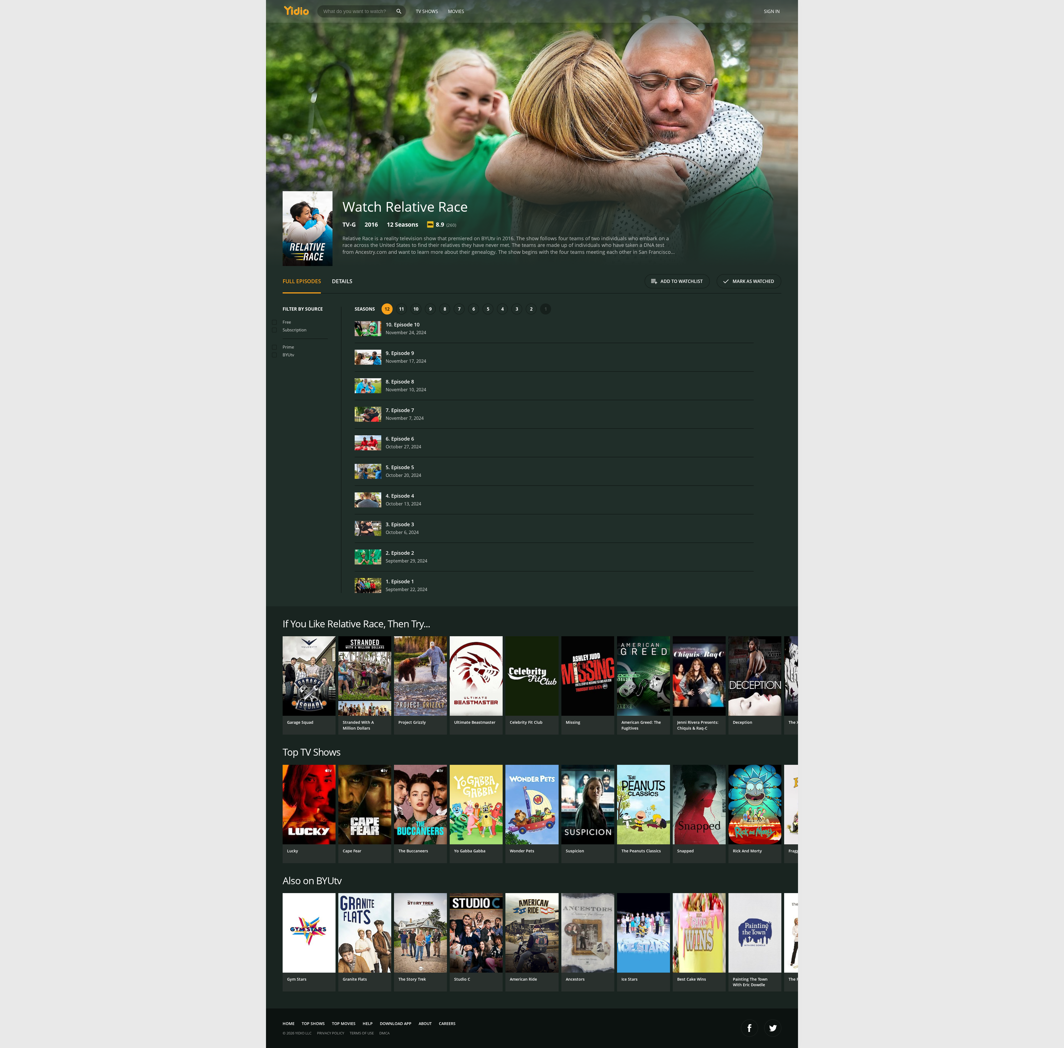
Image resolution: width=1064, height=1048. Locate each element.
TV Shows (427, 11)
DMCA (384, 1033)
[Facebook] (749, 1028)
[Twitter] (772, 1028)
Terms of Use (362, 1033)
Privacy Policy (330, 1033)
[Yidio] (296, 12)
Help (368, 1023)
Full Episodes (302, 281)
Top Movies (343, 1023)
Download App (395, 1023)
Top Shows (313, 1023)
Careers (447, 1023)
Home (289, 1023)
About (425, 1023)
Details (342, 281)
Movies (456, 11)
